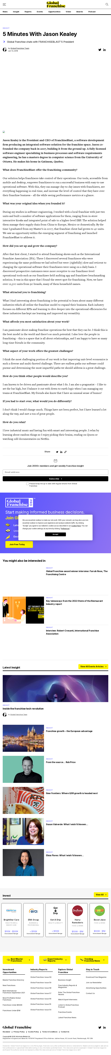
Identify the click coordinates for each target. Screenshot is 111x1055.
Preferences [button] (65, 528)
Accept (55, 534)
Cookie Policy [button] (76, 526)
